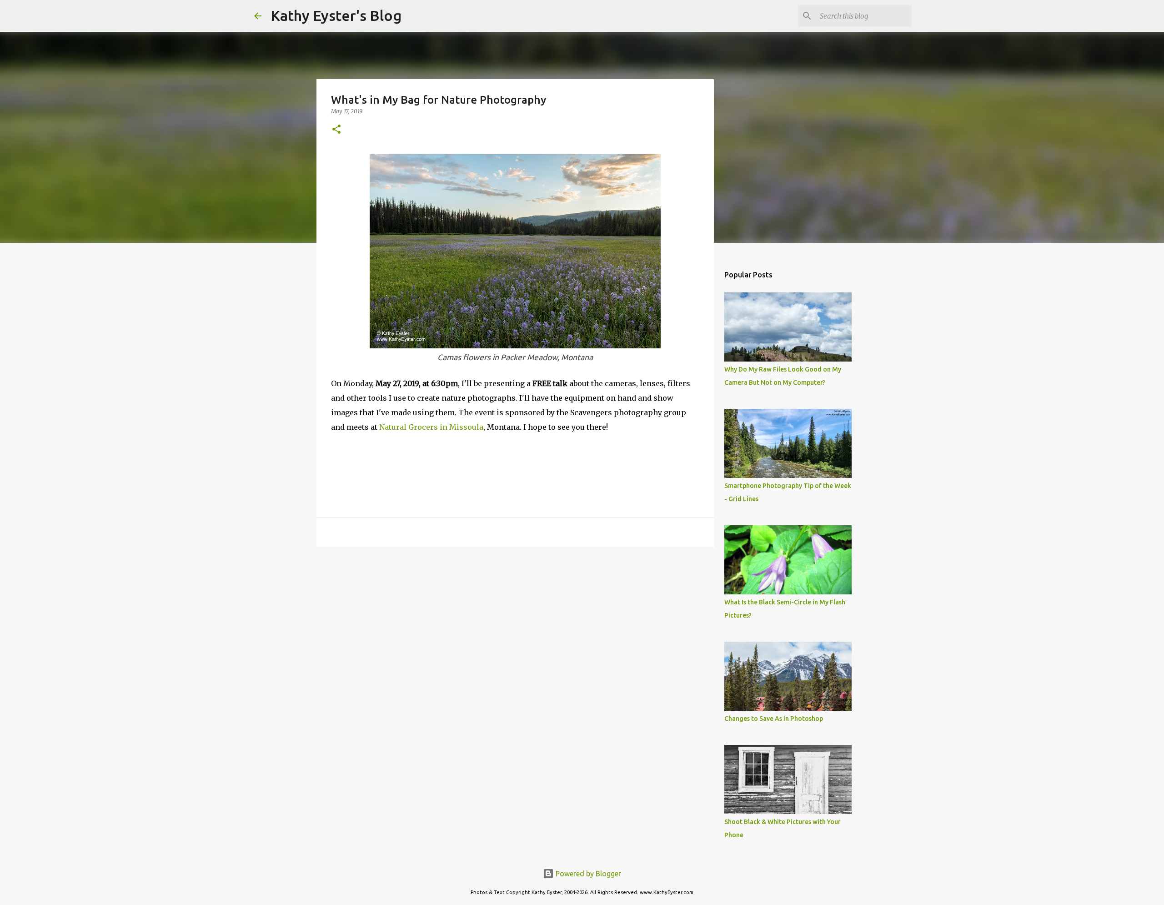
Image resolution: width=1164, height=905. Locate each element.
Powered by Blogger (587, 874)
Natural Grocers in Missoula (431, 427)
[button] (336, 130)
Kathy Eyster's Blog (336, 15)
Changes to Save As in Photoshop (773, 718)
